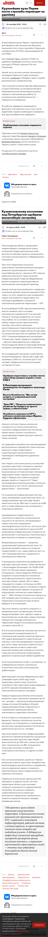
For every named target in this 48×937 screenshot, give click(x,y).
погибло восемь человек (14, 154)
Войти (40, 3)
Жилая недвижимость (10, 883)
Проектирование (8, 877)
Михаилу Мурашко (37, 136)
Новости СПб (23, 886)
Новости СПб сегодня (10, 888)
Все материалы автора (11, 35)
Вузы (36, 174)
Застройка (36, 877)
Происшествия (25, 174)
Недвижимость (23, 877)
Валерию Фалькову (11, 142)
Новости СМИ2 (9, 202)
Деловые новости (8, 886)
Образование (12, 174)
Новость (5, 177)
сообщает (15, 78)
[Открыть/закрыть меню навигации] (27, 3)
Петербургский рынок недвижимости (16, 880)
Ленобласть (26, 883)
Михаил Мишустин (30, 133)
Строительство (23, 874)
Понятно (39, 925)
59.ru (17, 59)
